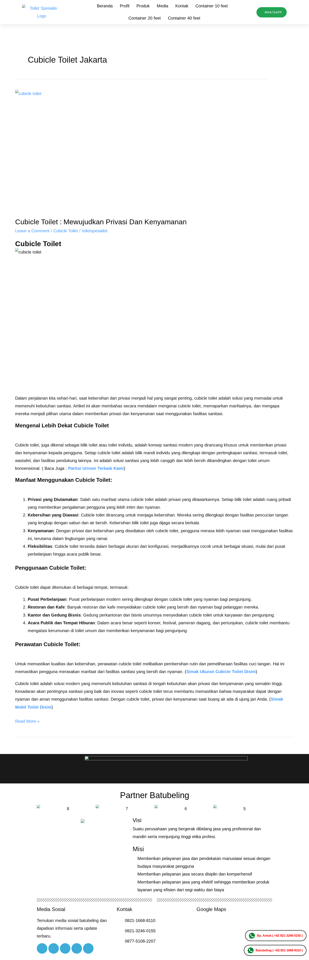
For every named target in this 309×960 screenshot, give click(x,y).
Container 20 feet (144, 18)
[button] (41, 808)
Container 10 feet (211, 6)
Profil (124, 6)
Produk (143, 6)
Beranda (105, 6)
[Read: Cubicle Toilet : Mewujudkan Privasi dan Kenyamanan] (154, 150)
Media (162, 6)
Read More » (27, 720)
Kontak (181, 6)
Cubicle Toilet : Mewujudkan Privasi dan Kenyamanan (101, 222)
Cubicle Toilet (65, 230)
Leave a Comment (32, 230)
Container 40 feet (184, 18)
